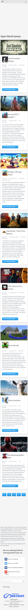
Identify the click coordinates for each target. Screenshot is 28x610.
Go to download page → (10, 89)
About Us (6, 604)
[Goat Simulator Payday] (14, 47)
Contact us (16, 606)
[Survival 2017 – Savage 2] (14, 103)
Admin (5, 65)
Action (22, 178)
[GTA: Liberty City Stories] (14, 275)
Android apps (6, 586)
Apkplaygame (14, 599)
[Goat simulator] (14, 387)
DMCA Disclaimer (14, 604)
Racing (7, 180)
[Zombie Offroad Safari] (14, 160)
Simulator (4, 66)
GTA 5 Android (5, 545)
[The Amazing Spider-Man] (14, 444)
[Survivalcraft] (14, 332)
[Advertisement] (14, 18)
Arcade (22, 65)
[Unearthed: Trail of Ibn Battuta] (14, 220)
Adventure (4, 122)
